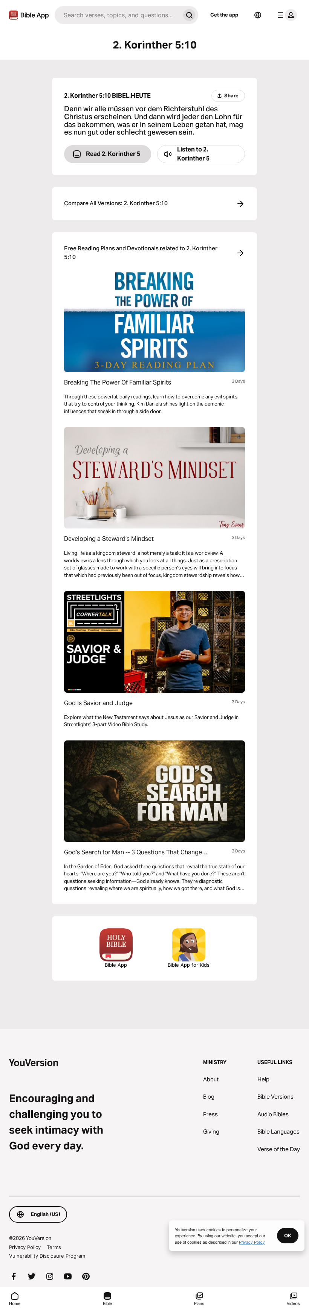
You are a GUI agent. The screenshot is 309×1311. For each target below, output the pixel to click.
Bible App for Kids (189, 965)
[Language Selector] (257, 15)
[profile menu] (285, 15)
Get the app (224, 15)
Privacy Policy (25, 1247)
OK (287, 1235)
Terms (54, 1247)
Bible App (116, 965)
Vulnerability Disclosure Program (47, 1256)
